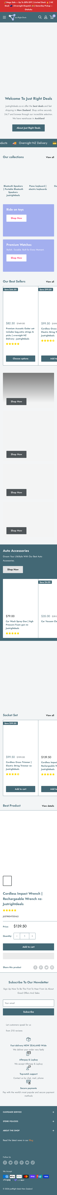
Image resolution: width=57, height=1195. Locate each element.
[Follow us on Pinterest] (22, 1163)
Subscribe (28, 1012)
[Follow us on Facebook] (5, 1163)
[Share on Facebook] (35, 967)
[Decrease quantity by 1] (17, 936)
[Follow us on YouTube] (27, 1163)
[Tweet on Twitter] (46, 967)
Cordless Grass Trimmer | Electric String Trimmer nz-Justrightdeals (19, 766)
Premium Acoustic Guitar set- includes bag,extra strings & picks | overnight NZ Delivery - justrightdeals (20, 333)
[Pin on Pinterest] (41, 967)
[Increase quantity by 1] (32, 936)
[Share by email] (52, 967)
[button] (51, 17)
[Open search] (40, 17)
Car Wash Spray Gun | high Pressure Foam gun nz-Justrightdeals (19, 625)
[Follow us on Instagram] (16, 1163)
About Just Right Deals (28, 128)
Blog (31, 1140)
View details (48, 806)
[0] (51, 17)
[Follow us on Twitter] (10, 1163)
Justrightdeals (11, 916)
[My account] (45, 17)
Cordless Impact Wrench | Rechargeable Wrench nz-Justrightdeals (23, 898)
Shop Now (13, 569)
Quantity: (7, 936)
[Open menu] (4, 17)
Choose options (20, 358)
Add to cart (20, 789)
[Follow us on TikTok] (33, 1163)
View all (50, 157)
